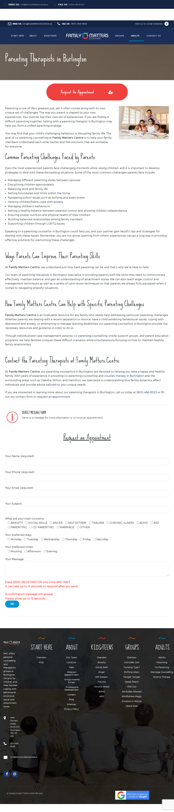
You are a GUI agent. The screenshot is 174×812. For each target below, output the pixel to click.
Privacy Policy (71, 709)
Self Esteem (101, 677)
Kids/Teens (50, 35)
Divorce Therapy (161, 677)
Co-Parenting (162, 667)
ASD (101, 696)
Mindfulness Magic (132, 696)
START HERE (17, 35)
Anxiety (102, 662)
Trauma (101, 681)
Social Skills (101, 667)
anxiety (58, 201)
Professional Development (72, 688)
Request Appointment (71, 673)
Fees (71, 667)
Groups (119, 35)
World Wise (132, 706)
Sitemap (71, 704)
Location (71, 662)
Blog (71, 699)
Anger (101, 672)
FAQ (41, 662)
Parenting (162, 662)
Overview (41, 657)
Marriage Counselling (162, 672)
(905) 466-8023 (146, 392)
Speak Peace (131, 681)
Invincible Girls (131, 662)
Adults (161, 657)
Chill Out (131, 686)
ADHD (102, 691)
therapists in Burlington (51, 274)
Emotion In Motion (132, 701)
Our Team (71, 657)
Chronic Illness (101, 686)
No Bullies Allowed (132, 691)
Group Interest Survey (72, 681)
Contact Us (153, 35)
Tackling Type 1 (131, 667)
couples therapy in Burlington (124, 375)
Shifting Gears (131, 672)
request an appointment (53, 396)
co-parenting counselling (90, 335)
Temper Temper (131, 677)
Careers (71, 694)
